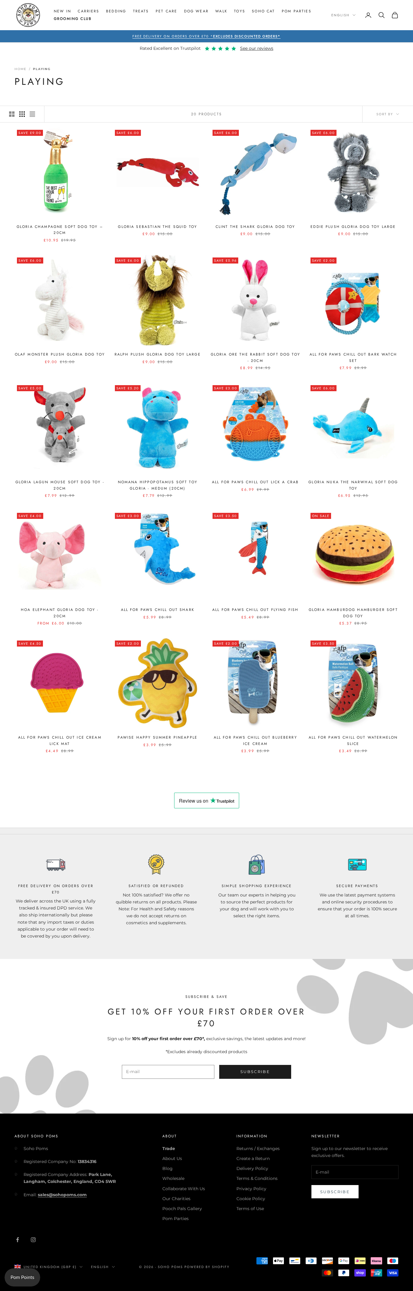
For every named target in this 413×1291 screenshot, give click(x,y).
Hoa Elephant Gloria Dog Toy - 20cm (60, 612)
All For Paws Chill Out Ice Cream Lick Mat (60, 740)
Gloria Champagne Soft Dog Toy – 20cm (60, 229)
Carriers (88, 11)
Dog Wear (196, 11)
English (340, 15)
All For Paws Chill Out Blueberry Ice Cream (255, 740)
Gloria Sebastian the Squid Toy (157, 226)
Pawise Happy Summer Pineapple (157, 737)
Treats (141, 11)
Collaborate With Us (183, 1188)
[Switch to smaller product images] (22, 114)
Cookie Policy (250, 1198)
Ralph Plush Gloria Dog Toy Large (158, 354)
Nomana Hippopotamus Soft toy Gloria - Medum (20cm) (157, 485)
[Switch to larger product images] (12, 114)
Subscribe (255, 1071)
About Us (172, 1158)
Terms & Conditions (257, 1178)
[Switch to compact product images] (32, 114)
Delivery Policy (252, 1168)
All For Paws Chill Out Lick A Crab (255, 482)
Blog (167, 1168)
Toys (239, 11)
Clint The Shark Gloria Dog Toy (255, 226)
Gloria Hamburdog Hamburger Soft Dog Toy (353, 612)
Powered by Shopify (206, 1266)
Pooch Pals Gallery (182, 1208)
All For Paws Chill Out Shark (157, 609)
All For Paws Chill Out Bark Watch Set (353, 357)
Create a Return (253, 1158)
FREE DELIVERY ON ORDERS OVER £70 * (206, 36)
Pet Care (166, 11)
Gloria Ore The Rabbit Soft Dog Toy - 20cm (255, 357)
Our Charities (176, 1198)
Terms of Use (250, 1208)
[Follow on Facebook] (18, 1240)
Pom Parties (296, 11)
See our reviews (256, 48)
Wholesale (173, 1178)
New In (62, 11)
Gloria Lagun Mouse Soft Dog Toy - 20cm (59, 485)
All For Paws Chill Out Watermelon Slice (353, 740)
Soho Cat (263, 11)
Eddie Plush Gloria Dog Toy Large (353, 226)
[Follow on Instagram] (33, 1240)
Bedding (116, 11)
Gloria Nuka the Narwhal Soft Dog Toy (353, 485)
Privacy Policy (251, 1188)
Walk (221, 11)
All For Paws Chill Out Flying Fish (255, 609)
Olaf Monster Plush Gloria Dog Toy (60, 354)
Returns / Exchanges (258, 1148)
